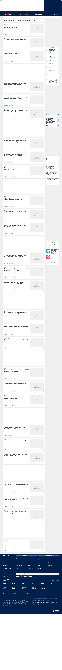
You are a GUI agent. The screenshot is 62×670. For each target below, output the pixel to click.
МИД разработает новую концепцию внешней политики (16, 485)
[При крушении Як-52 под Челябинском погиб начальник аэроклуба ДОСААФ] (37, 271)
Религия (39, 568)
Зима (28, 559)
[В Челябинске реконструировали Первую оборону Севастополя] (37, 227)
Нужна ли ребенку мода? (10, 541)
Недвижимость (5, 12)
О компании (5, 562)
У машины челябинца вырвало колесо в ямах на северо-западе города (16, 455)
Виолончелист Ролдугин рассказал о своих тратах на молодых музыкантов (15, 84)
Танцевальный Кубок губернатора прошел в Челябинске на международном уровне (15, 40)
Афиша (29, 12)
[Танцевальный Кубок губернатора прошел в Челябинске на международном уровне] (37, 42)
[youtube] (29, 576)
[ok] (21, 576)
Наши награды (5, 564)
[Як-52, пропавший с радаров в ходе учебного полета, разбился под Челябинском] (37, 315)
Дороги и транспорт (19, 565)
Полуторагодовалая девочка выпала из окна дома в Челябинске (16, 168)
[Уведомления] (56, 14)
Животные (17, 568)
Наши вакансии (5, 565)
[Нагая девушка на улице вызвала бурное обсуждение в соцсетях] (37, 430)
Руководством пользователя (35, 601)
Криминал (29, 561)
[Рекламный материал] (38, 14)
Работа (39, 565)
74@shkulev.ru (12, 604)
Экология (50, 564)
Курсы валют (36, 12)
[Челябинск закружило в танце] (37, 56)
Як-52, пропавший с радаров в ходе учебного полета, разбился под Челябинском (16, 313)
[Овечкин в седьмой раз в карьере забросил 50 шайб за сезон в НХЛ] (37, 342)
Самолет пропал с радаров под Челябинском (16, 326)
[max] (24, 576)
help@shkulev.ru (9, 605)
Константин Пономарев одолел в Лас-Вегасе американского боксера (15, 397)
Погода (19, 12)
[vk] (19, 576)
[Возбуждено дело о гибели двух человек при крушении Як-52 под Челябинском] (37, 99)
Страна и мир (50, 562)
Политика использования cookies (36, 605)
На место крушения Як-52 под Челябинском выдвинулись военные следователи (15, 256)
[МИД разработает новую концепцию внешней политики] (37, 487)
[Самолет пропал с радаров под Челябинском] (37, 328)
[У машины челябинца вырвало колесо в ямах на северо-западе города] (37, 457)
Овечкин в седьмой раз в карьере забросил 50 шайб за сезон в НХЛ (16, 340)
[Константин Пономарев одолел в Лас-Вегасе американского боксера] (37, 399)
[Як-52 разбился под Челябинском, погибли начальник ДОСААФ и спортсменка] (37, 157)
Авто (17, 559)
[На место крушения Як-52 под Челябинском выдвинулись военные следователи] (37, 258)
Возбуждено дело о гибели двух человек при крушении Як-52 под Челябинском (16, 97)
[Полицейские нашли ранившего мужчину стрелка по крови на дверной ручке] (37, 386)
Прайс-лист (5, 561)
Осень (39, 561)
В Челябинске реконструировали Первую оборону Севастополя (15, 226)
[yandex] (31, 576)
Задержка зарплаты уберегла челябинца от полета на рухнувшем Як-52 (15, 26)
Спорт (49, 559)
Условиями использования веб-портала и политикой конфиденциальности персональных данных (44, 602)
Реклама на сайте (6, 559)
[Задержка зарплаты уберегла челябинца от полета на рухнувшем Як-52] (37, 28)
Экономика (50, 565)
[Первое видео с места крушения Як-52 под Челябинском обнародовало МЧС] (37, 200)
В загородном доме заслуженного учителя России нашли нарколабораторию (15, 141)
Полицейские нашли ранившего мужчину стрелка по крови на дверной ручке (15, 384)
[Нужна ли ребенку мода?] (37, 544)
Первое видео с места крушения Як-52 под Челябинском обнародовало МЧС (15, 198)
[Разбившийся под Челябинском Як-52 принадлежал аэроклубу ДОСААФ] (37, 285)
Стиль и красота (51, 561)
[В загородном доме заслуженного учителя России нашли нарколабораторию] (37, 143)
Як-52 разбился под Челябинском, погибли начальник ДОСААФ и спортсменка (15, 155)
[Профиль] (59, 14)
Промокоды (11, 12)
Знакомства (15, 12)
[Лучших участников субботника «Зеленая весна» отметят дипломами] (37, 514)
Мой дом (29, 565)
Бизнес (17, 561)
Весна (17, 562)
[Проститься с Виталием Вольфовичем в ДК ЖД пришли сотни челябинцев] (37, 372)
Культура (29, 562)
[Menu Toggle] (3, 14)
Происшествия (40, 564)
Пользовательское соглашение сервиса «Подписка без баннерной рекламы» (42, 608)
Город (17, 564)
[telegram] (17, 576)
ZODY (43, 12)
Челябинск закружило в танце (12, 53)
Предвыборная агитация (7, 568)
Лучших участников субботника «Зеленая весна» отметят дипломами (15, 512)
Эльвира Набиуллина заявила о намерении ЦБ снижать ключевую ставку (16, 498)
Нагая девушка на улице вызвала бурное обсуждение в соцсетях (14, 428)
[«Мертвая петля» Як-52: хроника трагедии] (37, 214)
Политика (39, 562)
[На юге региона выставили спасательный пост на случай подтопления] (37, 443)
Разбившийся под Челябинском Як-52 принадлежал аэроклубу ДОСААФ (14, 283)
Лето (28, 564)
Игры (40, 12)
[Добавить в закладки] (43, 34)
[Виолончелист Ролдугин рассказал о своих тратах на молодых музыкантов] (37, 86)
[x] (26, 576)
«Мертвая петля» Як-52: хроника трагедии (15, 211)
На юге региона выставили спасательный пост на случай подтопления (16, 441)
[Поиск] (54, 14)
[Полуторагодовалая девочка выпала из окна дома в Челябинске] (37, 170)
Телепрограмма (24, 12)
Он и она (39, 559)
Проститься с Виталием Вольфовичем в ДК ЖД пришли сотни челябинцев (16, 370)
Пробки (27, 14)
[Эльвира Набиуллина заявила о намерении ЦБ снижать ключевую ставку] (37, 500)
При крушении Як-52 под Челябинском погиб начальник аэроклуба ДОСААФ (16, 269)
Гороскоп (32, 12)
